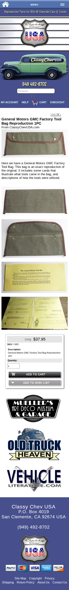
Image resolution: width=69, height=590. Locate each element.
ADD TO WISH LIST (35, 382)
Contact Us (59, 582)
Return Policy (25, 582)
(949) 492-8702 (33, 527)
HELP (25, 102)
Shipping (8, 582)
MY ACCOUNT (9, 102)
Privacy (49, 578)
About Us (43, 582)
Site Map (20, 578)
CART (43, 102)
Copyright (35, 578)
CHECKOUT (57, 102)
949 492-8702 (34, 84)
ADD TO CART (36, 374)
